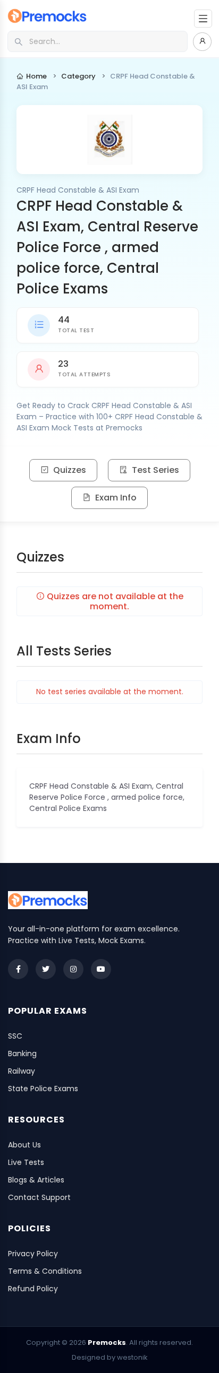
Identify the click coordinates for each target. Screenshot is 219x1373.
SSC (15, 1036)
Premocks (107, 1342)
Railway (21, 1071)
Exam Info (116, 497)
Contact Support (39, 1197)
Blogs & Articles (36, 1180)
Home (36, 76)
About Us (24, 1144)
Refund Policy (33, 1288)
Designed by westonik (110, 1357)
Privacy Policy (33, 1253)
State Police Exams (43, 1088)
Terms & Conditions (45, 1271)
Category (78, 76)
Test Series (155, 470)
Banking (22, 1053)
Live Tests (26, 1162)
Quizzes (69, 470)
